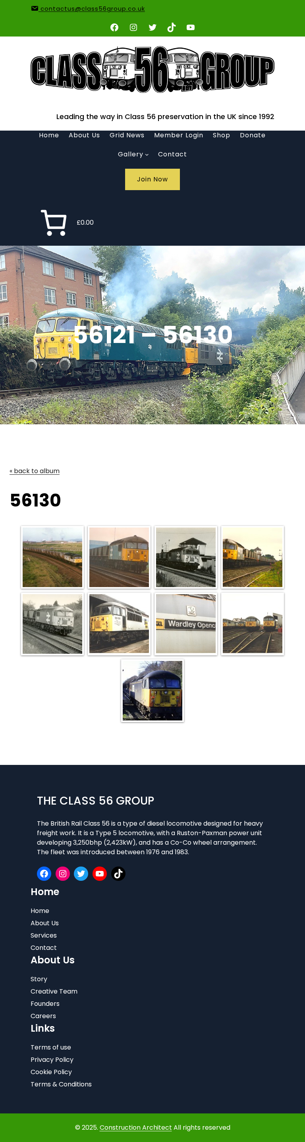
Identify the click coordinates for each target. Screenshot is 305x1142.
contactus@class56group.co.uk (92, 8)
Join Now (152, 179)
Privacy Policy (52, 1059)
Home (40, 910)
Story (39, 979)
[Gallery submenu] (147, 154)
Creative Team (54, 991)
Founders (45, 1003)
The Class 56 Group (95, 801)
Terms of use (51, 1047)
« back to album (35, 471)
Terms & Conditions (61, 1084)
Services (44, 935)
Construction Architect (136, 1127)
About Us (45, 923)
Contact (44, 947)
